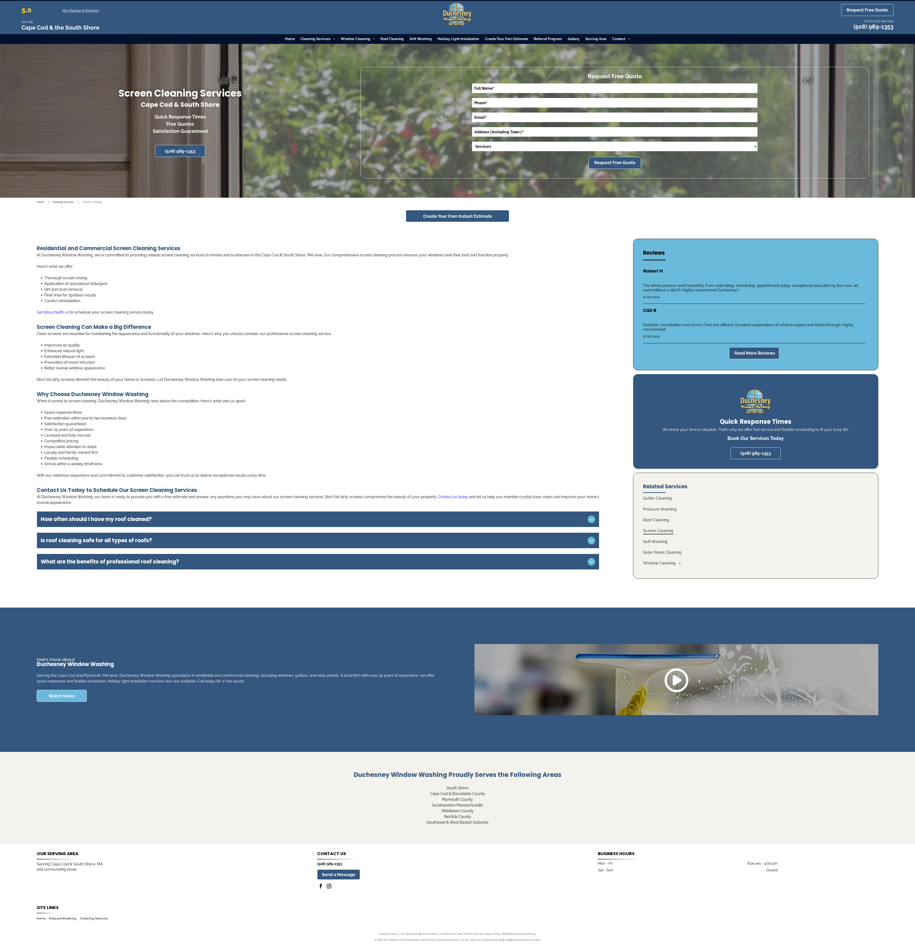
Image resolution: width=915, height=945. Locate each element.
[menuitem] (290, 39)
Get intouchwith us (53, 312)
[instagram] (329, 887)
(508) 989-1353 (873, 26)
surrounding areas (60, 869)
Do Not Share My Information (419, 933)
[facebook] (320, 887)
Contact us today (453, 497)
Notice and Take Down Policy (482, 933)
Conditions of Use (451, 933)
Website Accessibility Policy (519, 933)
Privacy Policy (387, 933)
